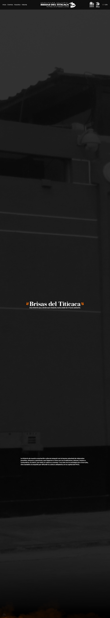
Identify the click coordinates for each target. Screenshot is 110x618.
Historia (24, 5)
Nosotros (17, 5)
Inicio (4, 5)
